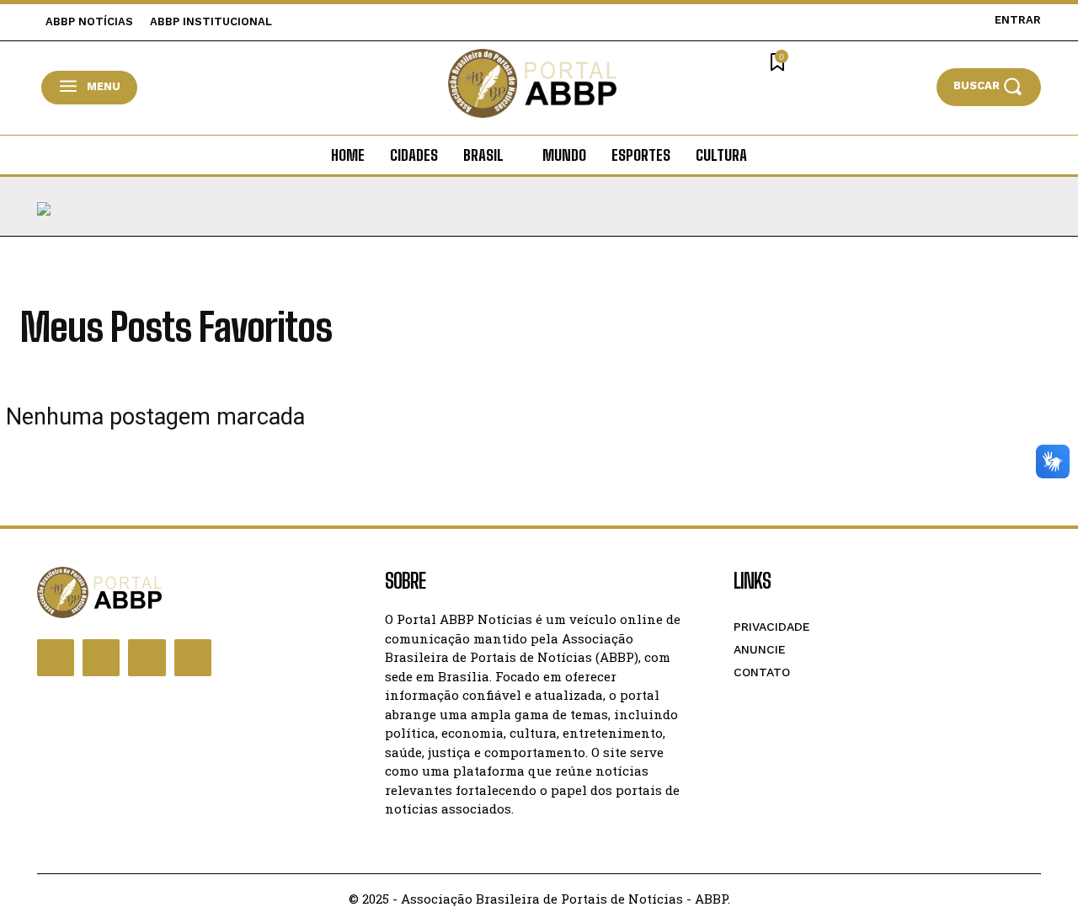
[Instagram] (101, 657)
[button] (988, 86)
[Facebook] (55, 657)
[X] (146, 657)
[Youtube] (192, 657)
